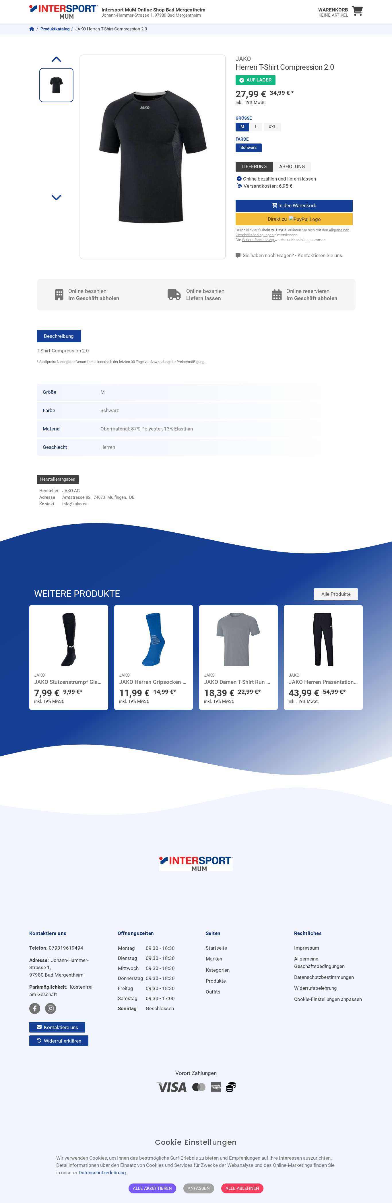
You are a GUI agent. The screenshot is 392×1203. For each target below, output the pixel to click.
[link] (154, 12)
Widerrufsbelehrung (258, 240)
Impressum (306, 948)
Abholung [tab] (292, 166)
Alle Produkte (336, 594)
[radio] (242, 127)
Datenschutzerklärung (102, 1172)
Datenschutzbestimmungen (324, 977)
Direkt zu (278, 219)
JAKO (243, 58)
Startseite (216, 948)
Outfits (213, 992)
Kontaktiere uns (60, 1027)
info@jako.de (75, 504)
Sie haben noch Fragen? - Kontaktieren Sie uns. (292, 255)
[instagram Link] (50, 1008)
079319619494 (66, 948)
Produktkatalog (55, 29)
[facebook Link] (34, 1008)
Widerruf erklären (62, 1040)
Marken (214, 959)
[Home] (32, 29)
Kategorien (218, 970)
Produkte (216, 981)
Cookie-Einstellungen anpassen (328, 999)
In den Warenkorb (297, 205)
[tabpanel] (276, 182)
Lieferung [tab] (254, 166)
